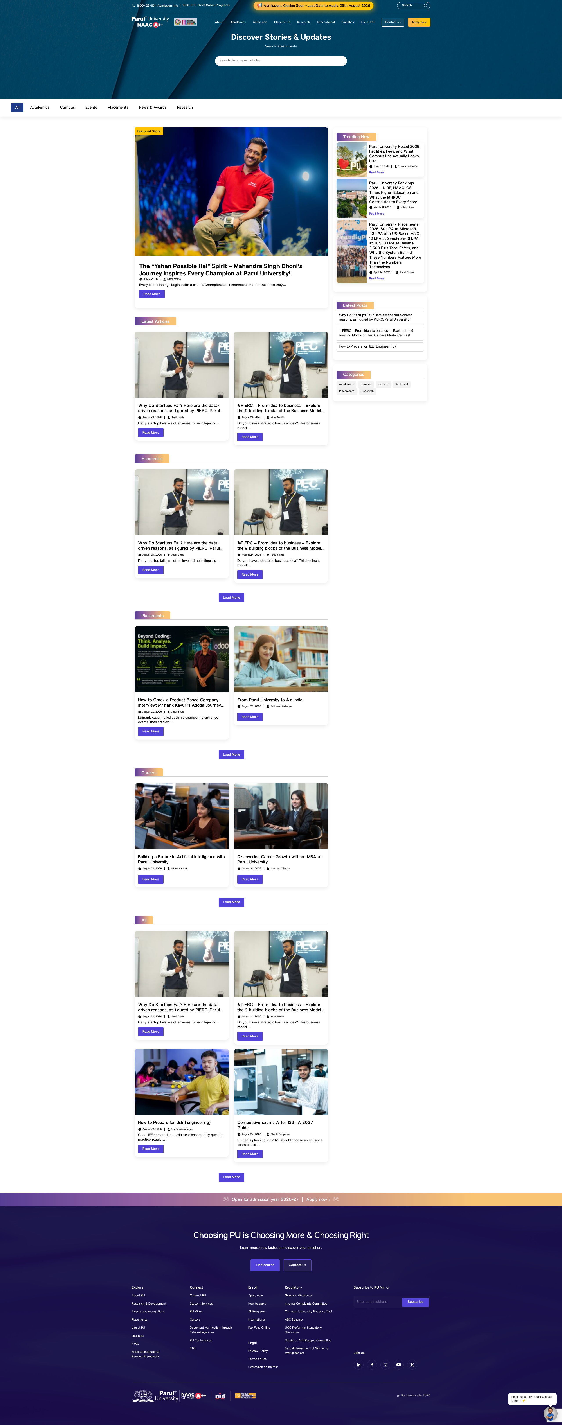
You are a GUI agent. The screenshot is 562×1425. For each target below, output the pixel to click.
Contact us (393, 22)
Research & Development (149, 1304)
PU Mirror (196, 1312)
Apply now (419, 22)
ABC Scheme (294, 1320)
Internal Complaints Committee (306, 1304)
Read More (152, 294)
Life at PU (138, 1328)
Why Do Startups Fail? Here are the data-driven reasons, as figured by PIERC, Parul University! (375, 317)
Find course (265, 1265)
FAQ (193, 1349)
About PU (138, 1296)
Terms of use (257, 1359)
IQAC (135, 1344)
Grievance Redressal (298, 1296)
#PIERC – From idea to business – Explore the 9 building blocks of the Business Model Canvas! (376, 333)
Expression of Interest (263, 1367)
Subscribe (415, 1302)
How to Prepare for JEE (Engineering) (367, 347)
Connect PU (198, 1296)
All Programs (256, 1312)
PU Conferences (201, 1341)
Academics (346, 384)
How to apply (257, 1304)
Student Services (201, 1304)
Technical (402, 384)
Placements (346, 391)
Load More (231, 598)
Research (368, 391)
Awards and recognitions (148, 1312)
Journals (138, 1336)
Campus (366, 384)
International (256, 1320)
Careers (383, 384)
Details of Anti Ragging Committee (308, 1341)
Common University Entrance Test (308, 1312)
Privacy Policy (258, 1351)
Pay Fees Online (259, 1328)
